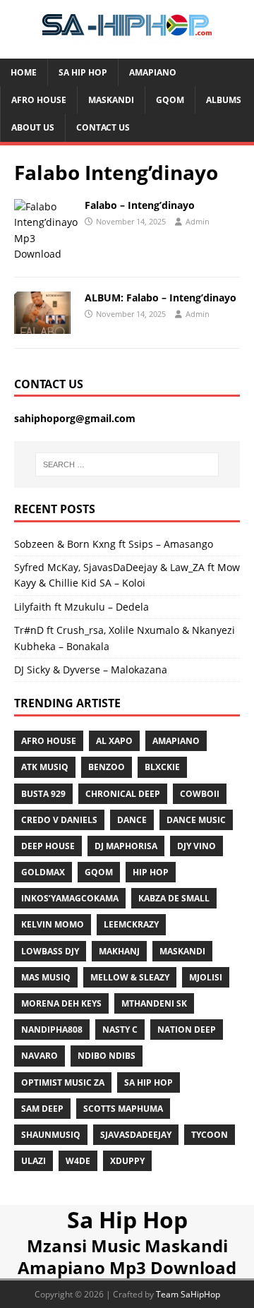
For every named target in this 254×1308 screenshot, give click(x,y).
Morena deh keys (61, 1003)
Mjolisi (205, 977)
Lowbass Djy (50, 951)
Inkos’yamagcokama (70, 898)
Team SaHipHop (188, 1294)
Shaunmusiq (50, 1135)
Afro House (38, 100)
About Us (32, 127)
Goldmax (43, 872)
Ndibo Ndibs (106, 1056)
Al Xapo (114, 741)
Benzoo (106, 767)
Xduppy (127, 1161)
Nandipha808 (52, 1030)
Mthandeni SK (154, 1003)
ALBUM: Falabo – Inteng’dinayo (160, 297)
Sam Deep (42, 1109)
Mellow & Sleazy (129, 977)
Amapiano (152, 72)
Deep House (48, 846)
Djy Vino (196, 846)
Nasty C (120, 1030)
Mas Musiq (46, 977)
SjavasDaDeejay (135, 1135)
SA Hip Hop (148, 1082)
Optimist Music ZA (62, 1082)
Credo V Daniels (59, 820)
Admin (198, 221)
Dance (132, 820)
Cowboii (199, 794)
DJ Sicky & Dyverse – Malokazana (90, 669)
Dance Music (196, 820)
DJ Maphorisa (126, 846)
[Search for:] (127, 464)
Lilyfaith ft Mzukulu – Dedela (81, 606)
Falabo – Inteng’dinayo (140, 205)
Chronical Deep (122, 794)
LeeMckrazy (131, 924)
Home (24, 72)
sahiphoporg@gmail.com (74, 418)
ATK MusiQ (44, 767)
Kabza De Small (174, 898)
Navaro (39, 1056)
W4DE (78, 1161)
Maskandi (111, 100)
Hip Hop (151, 872)
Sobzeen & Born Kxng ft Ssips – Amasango (113, 544)
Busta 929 (43, 794)
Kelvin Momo (52, 924)
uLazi (33, 1161)
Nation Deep (186, 1030)
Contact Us (103, 127)
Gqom (170, 100)
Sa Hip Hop (83, 72)
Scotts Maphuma (123, 1109)
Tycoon (209, 1135)
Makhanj (119, 951)
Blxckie (162, 767)
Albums (223, 100)
